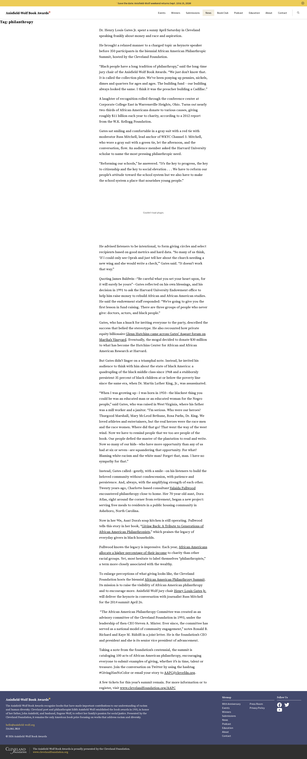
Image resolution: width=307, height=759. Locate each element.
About (269, 12)
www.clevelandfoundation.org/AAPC (148, 688)
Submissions (193, 12)
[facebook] (279, 705)
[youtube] (279, 710)
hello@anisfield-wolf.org (20, 725)
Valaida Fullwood (183, 488)
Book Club (222, 12)
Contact (282, 12)
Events (161, 12)
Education (254, 12)
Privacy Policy (257, 707)
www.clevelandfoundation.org (50, 752)
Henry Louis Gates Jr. (190, 591)
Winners (175, 12)
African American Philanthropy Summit (175, 580)
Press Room (256, 703)
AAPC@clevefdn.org (179, 673)
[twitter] (286, 705)
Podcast (238, 12)
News (208, 12)
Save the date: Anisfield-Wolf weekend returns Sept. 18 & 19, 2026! (154, 3)
